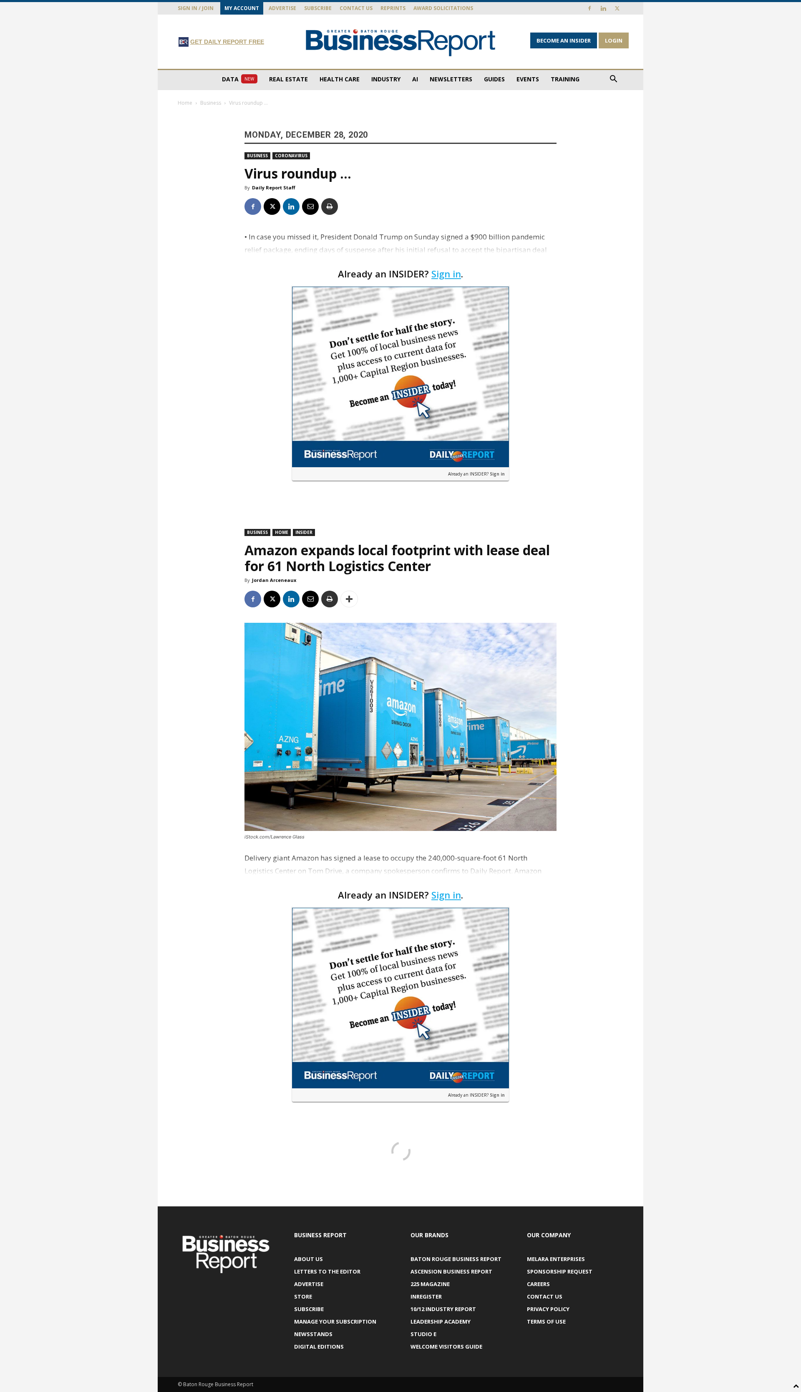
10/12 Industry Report (443, 1309)
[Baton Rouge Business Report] (400, 42)
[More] (349, 599)
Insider (303, 532)
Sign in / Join (196, 8)
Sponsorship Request (559, 1271)
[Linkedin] (603, 8)
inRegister (426, 1296)
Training (565, 79)
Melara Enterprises (556, 1259)
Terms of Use (546, 1321)
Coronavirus (291, 156)
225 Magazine (430, 1284)
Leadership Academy (441, 1321)
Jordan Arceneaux (274, 580)
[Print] (329, 206)
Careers (538, 1284)
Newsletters (451, 79)
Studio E (423, 1334)
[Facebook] (589, 8)
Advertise (282, 8)
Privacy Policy (548, 1309)
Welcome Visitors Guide (446, 1346)
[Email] (310, 206)
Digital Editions (319, 1346)
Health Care (340, 79)
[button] (613, 80)
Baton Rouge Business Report (456, 1259)
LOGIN (613, 40)
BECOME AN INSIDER (564, 40)
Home (185, 102)
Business (210, 102)
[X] (617, 8)
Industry (385, 79)
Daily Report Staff (273, 187)
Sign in (446, 273)
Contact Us (356, 8)
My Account (241, 8)
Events (527, 79)
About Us (308, 1259)
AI (415, 79)
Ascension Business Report (451, 1271)
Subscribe (318, 8)
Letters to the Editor (327, 1271)
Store (303, 1296)
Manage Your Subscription (335, 1321)
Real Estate (288, 79)
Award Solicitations (443, 8)
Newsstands (313, 1334)
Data (238, 79)
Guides (494, 79)
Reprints (393, 8)
